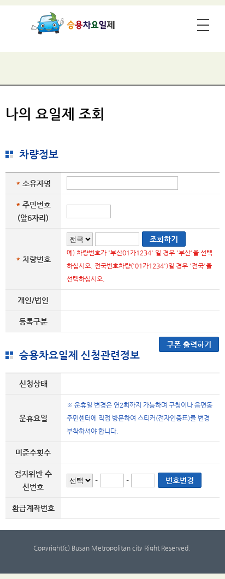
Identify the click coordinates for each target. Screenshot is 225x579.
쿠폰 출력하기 (189, 344)
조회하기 (164, 239)
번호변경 (179, 480)
